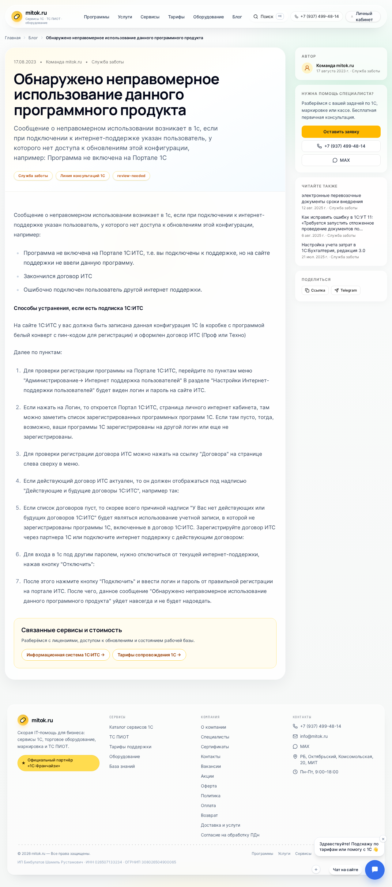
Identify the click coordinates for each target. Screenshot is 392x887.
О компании (213, 727)
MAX (345, 160)
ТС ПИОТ (119, 736)
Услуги (125, 16)
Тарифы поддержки (130, 746)
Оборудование (208, 16)
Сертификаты (215, 746)
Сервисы (150, 16)
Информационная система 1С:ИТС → (66, 654)
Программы (96, 16)
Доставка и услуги (220, 825)
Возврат (209, 815)
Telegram (349, 290)
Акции (207, 776)
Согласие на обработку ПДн (230, 834)
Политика (211, 795)
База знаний (122, 766)
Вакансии (211, 766)
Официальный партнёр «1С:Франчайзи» (47, 762)
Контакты (211, 756)
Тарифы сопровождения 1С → (149, 654)
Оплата (208, 805)
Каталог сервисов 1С (131, 727)
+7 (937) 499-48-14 (344, 146)
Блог (237, 16)
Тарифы (176, 16)
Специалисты (215, 736)
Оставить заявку (341, 131)
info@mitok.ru (314, 736)
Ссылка (318, 290)
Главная (13, 37)
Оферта (209, 785)
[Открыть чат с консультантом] (375, 870)
